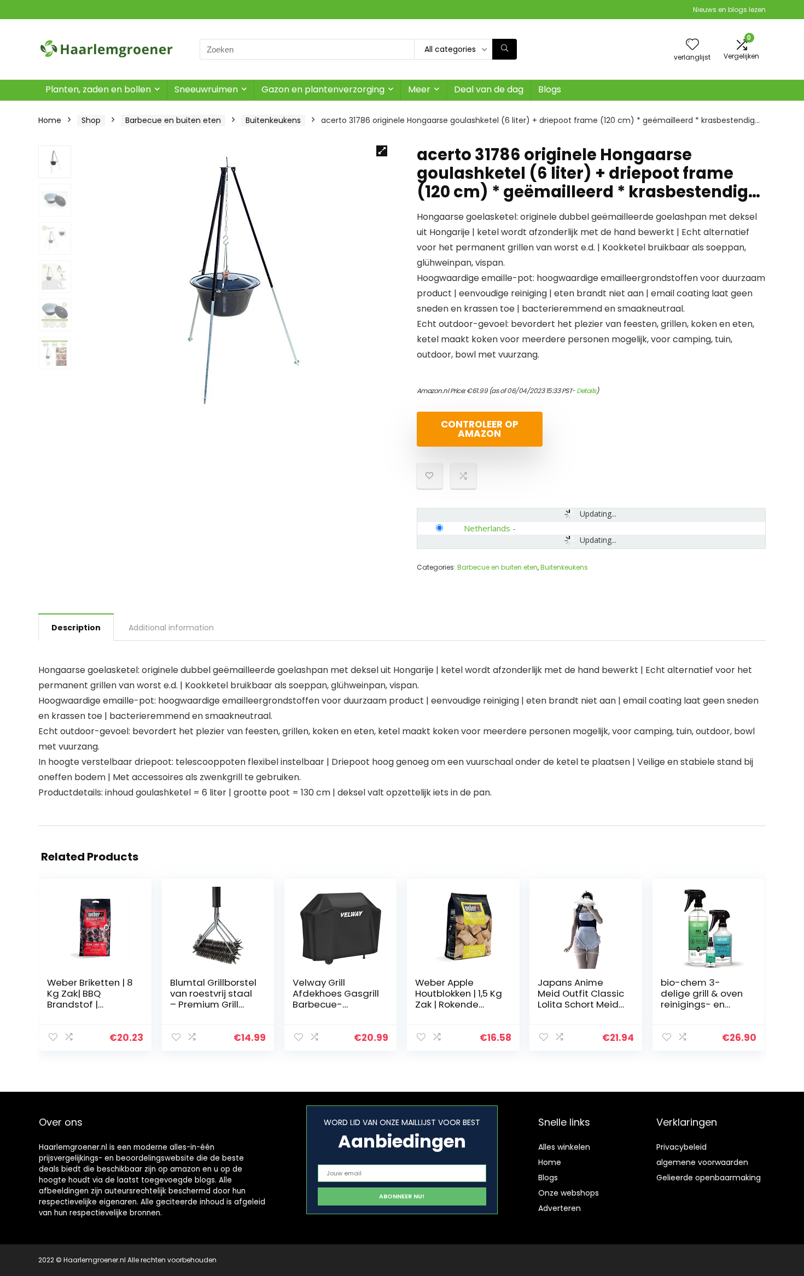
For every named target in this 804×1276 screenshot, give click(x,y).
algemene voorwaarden (702, 1162)
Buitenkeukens (273, 120)
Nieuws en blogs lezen (729, 9)
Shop (91, 120)
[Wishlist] (692, 45)
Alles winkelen (564, 1147)
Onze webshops (568, 1192)
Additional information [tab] (171, 627)
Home (49, 120)
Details (586, 390)
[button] (381, 150)
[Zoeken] (504, 49)
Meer (419, 89)
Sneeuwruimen (206, 89)
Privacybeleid (681, 1147)
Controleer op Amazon (479, 429)
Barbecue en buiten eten (173, 120)
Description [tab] (76, 627)
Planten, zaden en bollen (98, 89)
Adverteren (559, 1208)
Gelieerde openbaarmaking (708, 1177)
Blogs (549, 89)
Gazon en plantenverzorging (322, 89)
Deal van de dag (488, 89)
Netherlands (487, 528)
